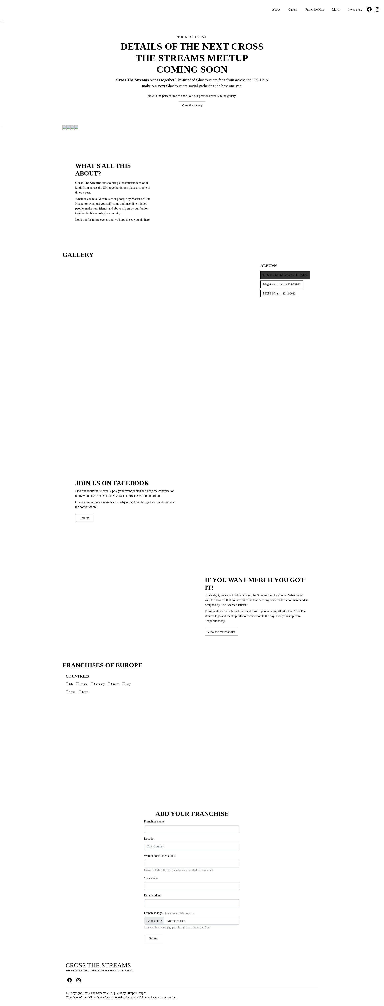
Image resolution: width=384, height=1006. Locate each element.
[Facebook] (369, 9)
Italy (128, 684)
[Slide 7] (159, 421)
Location (149, 838)
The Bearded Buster (233, 605)
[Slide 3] (145, 393)
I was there (355, 9)
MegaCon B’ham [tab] (281, 284)
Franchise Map (314, 9)
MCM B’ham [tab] (279, 293)
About (275, 9)
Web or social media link (159, 855)
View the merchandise (221, 632)
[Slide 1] (91, 393)
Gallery (292, 9)
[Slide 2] (118, 393)
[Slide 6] (227, 393)
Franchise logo (169, 913)
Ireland (84, 684)
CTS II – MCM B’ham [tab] (285, 275)
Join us (84, 518)
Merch (335, 9)
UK (71, 684)
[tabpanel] (159, 348)
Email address (153, 895)
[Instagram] (377, 9)
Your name (151, 878)
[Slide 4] (172, 393)
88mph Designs (136, 993)
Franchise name (154, 821)
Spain (72, 692)
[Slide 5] (200, 393)
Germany (99, 684)
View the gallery (192, 105)
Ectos (85, 692)
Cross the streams (98, 965)
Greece (115, 684)
